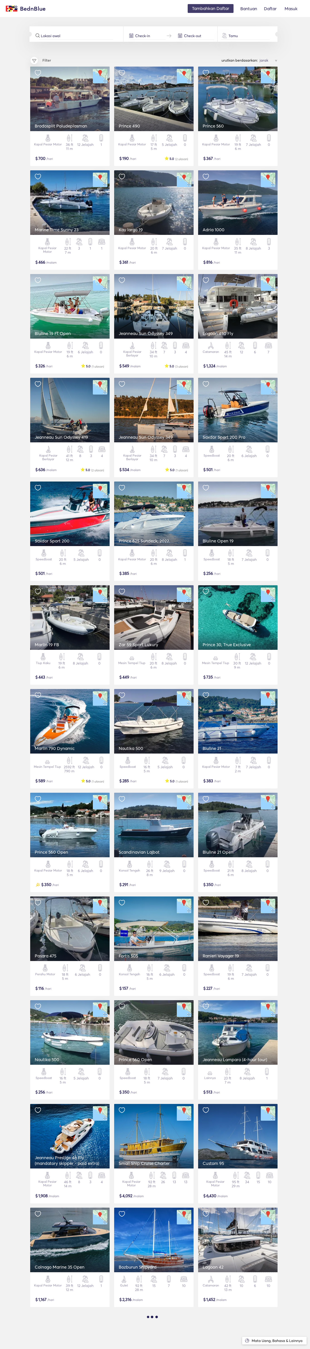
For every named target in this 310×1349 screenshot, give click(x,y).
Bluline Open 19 (218, 541)
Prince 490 (129, 126)
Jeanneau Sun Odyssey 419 (61, 437)
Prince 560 (213, 126)
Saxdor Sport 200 (52, 541)
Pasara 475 (45, 956)
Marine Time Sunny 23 (57, 229)
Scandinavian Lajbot (139, 852)
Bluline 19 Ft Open (53, 333)
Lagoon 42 (213, 1267)
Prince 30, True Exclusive (227, 644)
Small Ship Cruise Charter (144, 1163)
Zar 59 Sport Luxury (138, 644)
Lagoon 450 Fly (218, 333)
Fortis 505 (128, 956)
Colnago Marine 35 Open (59, 1267)
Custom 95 (213, 1163)
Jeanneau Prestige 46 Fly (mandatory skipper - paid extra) (67, 1160)
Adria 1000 (213, 229)
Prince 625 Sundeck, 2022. (144, 541)
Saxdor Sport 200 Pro (224, 437)
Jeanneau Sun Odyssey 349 (146, 333)
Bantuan (248, 8)
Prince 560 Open (51, 852)
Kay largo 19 (131, 229)
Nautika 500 (131, 748)
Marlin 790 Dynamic (55, 748)
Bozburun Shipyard (138, 1267)
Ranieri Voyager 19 (221, 956)
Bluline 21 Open (218, 852)
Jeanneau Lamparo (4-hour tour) (235, 1059)
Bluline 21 (212, 748)
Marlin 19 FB (47, 644)
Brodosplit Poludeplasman (61, 126)
